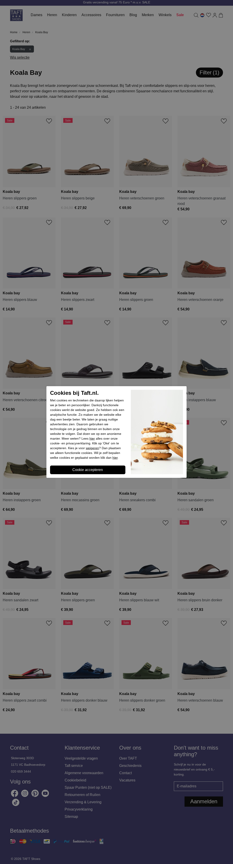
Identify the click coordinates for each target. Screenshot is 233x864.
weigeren (92, 448)
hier (92, 438)
